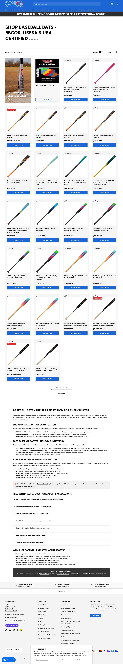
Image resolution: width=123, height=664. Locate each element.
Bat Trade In (64, 637)
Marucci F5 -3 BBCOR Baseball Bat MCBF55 (17, 136)
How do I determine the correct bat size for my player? (34, 506)
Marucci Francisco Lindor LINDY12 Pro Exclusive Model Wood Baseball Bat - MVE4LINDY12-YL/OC (104, 183)
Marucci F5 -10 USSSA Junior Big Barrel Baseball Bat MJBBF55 (18, 182)
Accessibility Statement (68, 643)
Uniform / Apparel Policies (68, 611)
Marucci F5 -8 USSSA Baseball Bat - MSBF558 (74, 136)
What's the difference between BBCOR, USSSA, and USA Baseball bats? (39, 499)
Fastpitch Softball (43, 10)
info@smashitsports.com (16, 614)
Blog (39, 621)
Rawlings (75, 415)
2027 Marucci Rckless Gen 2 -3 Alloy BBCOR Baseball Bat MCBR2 (46, 370)
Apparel (55, 10)
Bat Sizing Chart (42, 625)
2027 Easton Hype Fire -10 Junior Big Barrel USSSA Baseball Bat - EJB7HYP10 (46, 278)
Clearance (72, 10)
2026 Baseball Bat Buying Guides (70, 640)
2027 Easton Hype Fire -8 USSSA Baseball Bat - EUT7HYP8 (102, 229)
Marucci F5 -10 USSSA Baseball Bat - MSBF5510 (103, 136)
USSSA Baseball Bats (21, 434)
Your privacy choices (44, 638)
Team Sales (82, 10)
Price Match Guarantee (67, 630)
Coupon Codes (42, 604)
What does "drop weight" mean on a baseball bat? (32, 514)
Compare (95, 52)
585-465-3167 (13, 617)
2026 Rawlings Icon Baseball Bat (25, 448)
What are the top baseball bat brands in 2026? (31, 535)
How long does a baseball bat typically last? (30, 542)
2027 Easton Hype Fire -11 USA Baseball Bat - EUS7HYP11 (47, 324)
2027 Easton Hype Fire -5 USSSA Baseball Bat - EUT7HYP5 (74, 229)
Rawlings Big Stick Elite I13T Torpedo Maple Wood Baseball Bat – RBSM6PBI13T (104, 89)
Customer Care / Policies (68, 608)
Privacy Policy (82, 655)
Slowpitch (22, 10)
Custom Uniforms (66, 618)
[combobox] (66, 4)
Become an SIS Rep (43, 608)
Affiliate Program (43, 614)
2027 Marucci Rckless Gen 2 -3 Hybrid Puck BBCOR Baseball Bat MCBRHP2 (104, 324)
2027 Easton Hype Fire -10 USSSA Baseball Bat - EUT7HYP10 (17, 277)
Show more (61, 394)
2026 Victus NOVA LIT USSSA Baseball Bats (28, 450)
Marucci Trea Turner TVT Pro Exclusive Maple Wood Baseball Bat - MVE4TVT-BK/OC (75, 183)
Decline (79, 660)
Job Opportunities (43, 631)
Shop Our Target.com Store (46, 628)
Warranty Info (65, 614)
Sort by (7, 52)
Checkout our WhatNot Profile (47, 635)
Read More (96, 615)
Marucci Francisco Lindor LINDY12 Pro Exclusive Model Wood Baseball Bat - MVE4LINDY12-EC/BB (18, 230)
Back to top (61, 591)
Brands (13, 10)
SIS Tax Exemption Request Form (70, 633)
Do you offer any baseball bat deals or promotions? (33, 528)
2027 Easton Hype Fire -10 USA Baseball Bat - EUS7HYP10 (16, 324)
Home (7, 10)
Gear (63, 10)
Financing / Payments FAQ (68, 627)
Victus (86, 415)
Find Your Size (47, 99)
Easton (68, 415)
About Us (40, 618)
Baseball (31, 10)
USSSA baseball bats (32, 417)
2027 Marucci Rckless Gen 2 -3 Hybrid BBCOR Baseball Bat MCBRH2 (18, 370)
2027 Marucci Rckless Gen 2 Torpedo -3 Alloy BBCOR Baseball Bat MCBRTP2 (75, 324)
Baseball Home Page (43, 484)
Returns (63, 604)
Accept (61, 660)
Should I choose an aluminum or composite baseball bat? (34, 521)
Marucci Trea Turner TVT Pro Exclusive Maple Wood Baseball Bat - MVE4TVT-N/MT (47, 183)
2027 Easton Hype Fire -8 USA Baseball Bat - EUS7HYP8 (104, 277)
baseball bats (44, 574)
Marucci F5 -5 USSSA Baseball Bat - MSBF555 (46, 136)
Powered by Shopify (20, 657)
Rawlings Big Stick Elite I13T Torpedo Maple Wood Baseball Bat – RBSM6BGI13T (75, 89)
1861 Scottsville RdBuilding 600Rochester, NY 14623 (11, 608)
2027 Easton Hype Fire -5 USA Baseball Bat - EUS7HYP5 (75, 277)
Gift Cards (90, 10)
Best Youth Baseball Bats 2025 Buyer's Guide (83, 463)
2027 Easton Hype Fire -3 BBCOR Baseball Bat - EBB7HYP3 (45, 229)
